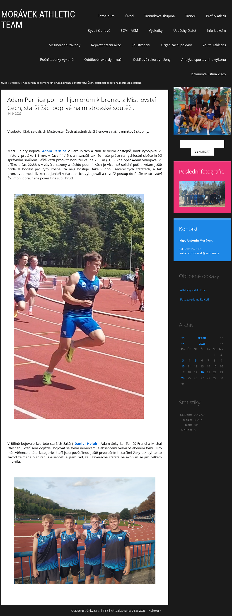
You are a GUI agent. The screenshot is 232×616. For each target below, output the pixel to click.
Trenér (190, 16)
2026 (202, 344)
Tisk (105, 611)
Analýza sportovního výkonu (203, 59)
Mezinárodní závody (64, 45)
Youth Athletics (214, 45)
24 (182, 378)
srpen (202, 338)
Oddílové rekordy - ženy (152, 59)
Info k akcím (216, 30)
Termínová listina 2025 (208, 74)
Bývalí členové (99, 30)
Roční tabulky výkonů (57, 59)
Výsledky (156, 30)
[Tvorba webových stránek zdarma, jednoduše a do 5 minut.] (99, 611)
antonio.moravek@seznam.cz (199, 253)
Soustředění (141, 45)
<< (182, 338)
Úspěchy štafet (184, 30)
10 (182, 366)
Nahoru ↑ (154, 611)
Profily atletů (216, 16)
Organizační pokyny (176, 45)
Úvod (129, 16)
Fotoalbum (106, 16)
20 (202, 372)
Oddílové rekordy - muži (103, 59)
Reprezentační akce (106, 45)
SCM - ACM (129, 30)
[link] (54, 151)
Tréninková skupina (159, 16)
